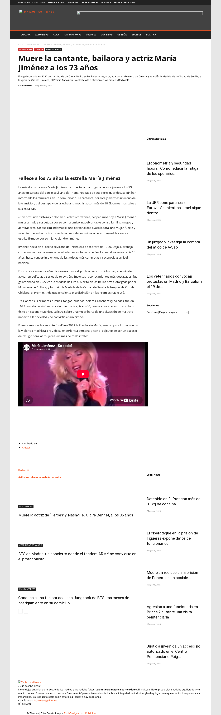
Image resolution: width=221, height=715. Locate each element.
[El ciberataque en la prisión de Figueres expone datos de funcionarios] (175, 520)
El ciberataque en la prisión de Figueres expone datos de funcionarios (172, 538)
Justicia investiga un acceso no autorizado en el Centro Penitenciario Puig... (173, 651)
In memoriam (33, 44)
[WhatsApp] (37, 93)
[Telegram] (45, 93)
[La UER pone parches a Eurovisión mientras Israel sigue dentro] (175, 189)
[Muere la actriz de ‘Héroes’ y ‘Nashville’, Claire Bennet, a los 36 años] (78, 495)
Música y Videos (53, 49)
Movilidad (106, 34)
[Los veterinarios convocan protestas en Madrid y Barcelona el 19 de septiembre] (175, 263)
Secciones (152, 312)
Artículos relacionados (31, 477)
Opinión (122, 34)
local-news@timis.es (45, 700)
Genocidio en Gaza (124, 2)
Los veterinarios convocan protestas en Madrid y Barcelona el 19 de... (175, 281)
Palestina (24, 2)
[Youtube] (194, 2)
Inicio (20, 44)
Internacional (56, 2)
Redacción (27, 85)
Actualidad (42, 34)
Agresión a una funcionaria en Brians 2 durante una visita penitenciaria (172, 612)
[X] (188, 2)
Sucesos (136, 34)
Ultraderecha (90, 2)
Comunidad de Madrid (30, 545)
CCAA (56, 34)
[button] (198, 35)
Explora (25, 34)
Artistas (26, 447)
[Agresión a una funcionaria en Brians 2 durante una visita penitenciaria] (175, 594)
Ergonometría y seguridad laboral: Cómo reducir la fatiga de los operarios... (172, 168)
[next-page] (26, 611)
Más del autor (53, 477)
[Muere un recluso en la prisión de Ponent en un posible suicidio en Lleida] (175, 559)
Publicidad (91, 713)
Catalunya (38, 2)
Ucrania (106, 2)
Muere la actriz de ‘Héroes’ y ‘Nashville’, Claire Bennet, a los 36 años (75, 515)
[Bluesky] (200, 2)
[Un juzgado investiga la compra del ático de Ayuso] (175, 229)
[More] (53, 93)
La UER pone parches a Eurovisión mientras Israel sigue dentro (174, 207)
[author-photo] (25, 466)
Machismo (73, 2)
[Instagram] (183, 2)
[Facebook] (177, 2)
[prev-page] (20, 611)
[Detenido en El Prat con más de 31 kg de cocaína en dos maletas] (175, 486)
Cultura (91, 34)
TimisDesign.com (74, 713)
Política (151, 34)
